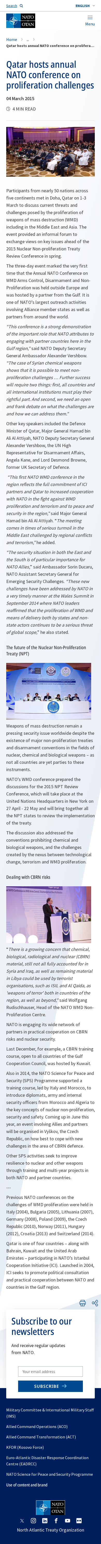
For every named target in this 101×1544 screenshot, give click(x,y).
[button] (85, 6)
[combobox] (85, 6)
